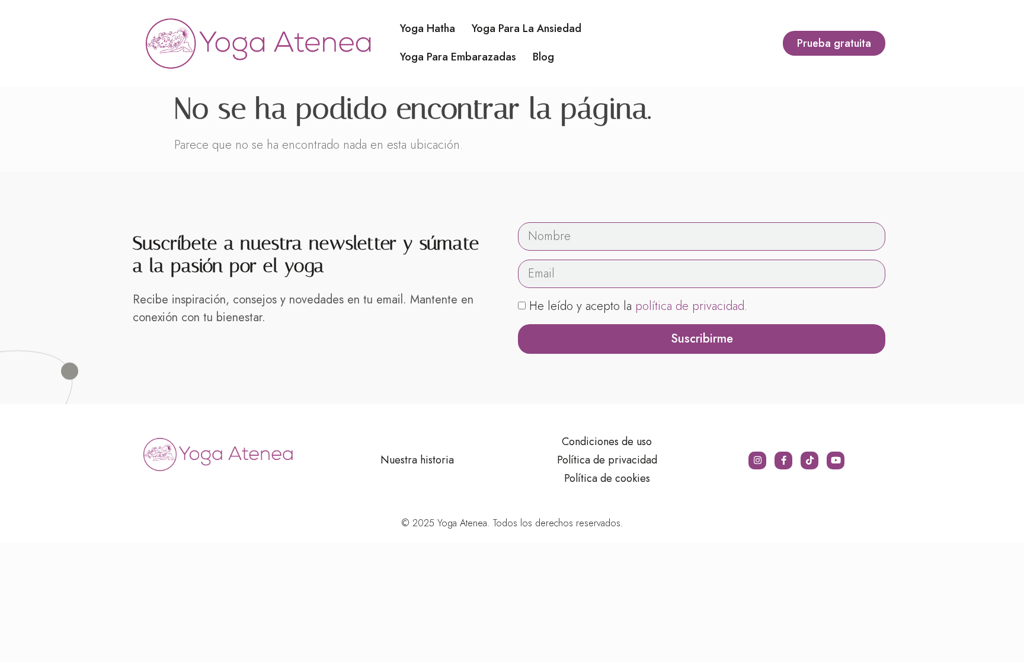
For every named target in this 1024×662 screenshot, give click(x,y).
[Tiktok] (809, 460)
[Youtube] (835, 460)
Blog (543, 57)
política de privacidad (689, 306)
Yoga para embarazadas (458, 57)
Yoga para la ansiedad (526, 28)
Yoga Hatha (427, 28)
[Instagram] (757, 460)
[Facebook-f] (783, 460)
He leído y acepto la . (638, 306)
